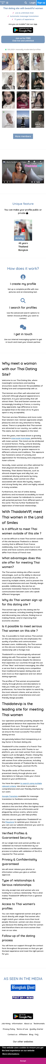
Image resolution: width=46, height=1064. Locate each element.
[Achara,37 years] (9, 99)
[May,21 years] (38, 61)
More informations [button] (10, 1054)
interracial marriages (20, 438)
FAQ (36, 1034)
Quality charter (36, 1029)
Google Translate (10, 796)
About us (28, 1023)
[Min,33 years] (24, 119)
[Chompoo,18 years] (38, 99)
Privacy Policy (9, 1029)
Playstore (9, 822)
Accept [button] (23, 1061)
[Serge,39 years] (9, 119)
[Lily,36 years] (9, 61)
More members (23, 136)
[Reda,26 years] (9, 80)
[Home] (2, 2)
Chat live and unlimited (23, 39)
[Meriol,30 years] (24, 80)
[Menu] (7, 2)
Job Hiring (5, 1023)
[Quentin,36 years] (38, 80)
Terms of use (22, 1029)
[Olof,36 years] (24, 61)
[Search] (26, 2)
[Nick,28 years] (38, 119)
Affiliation (23, 1034)
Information (17, 1023)
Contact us (12, 1034)
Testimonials (39, 1023)
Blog (31, 1034)
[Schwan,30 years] (24, 99)
